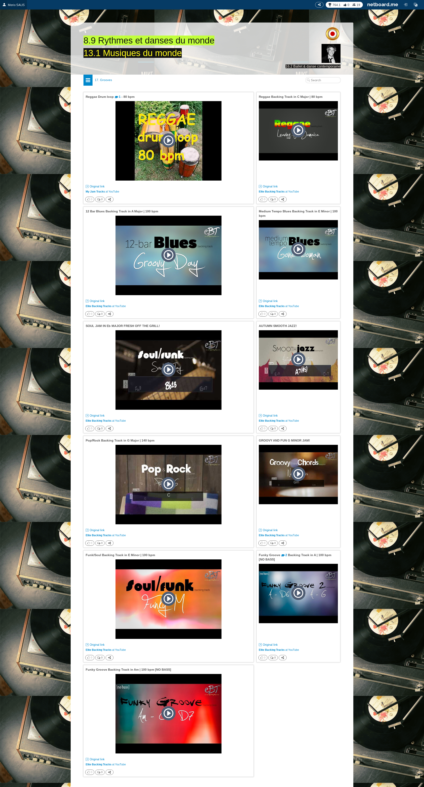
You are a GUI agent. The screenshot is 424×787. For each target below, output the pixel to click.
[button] (416, 4)
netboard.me (382, 4)
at (102, 191)
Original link (97, 186)
